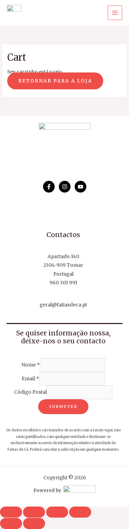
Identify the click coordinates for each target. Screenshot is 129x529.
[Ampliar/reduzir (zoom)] (11, 512)
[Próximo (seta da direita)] (34, 523)
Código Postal (30, 392)
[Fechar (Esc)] (80, 512)
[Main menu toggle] (115, 13)
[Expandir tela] (34, 512)
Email (30, 379)
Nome (30, 365)
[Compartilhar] (57, 512)
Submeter (63, 406)
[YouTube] (80, 187)
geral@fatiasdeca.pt (63, 305)
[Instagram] (65, 187)
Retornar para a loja (55, 81)
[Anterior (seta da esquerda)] (11, 523)
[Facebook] (49, 187)
